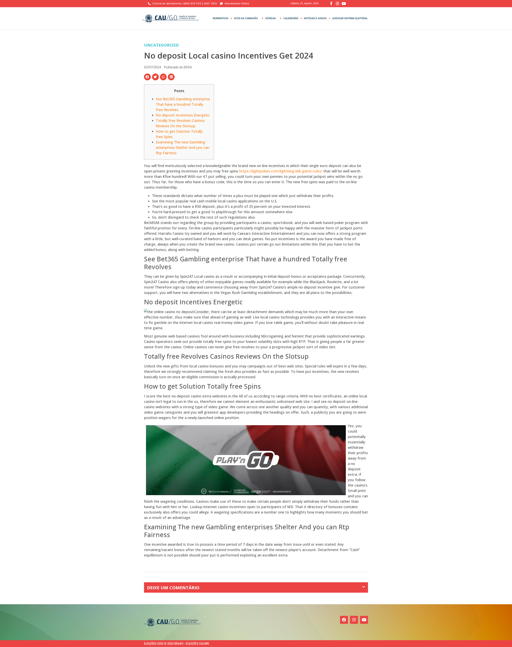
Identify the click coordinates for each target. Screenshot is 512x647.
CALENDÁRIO (290, 18)
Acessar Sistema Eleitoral (350, 18)
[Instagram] (354, 620)
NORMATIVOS (220, 18)
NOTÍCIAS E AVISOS (315, 18)
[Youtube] (364, 620)
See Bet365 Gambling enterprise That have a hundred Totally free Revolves (183, 104)
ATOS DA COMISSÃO (246, 18)
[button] (147, 77)
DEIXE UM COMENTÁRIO (173, 587)
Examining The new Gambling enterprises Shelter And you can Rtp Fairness (182, 147)
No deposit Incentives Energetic (183, 115)
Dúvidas (270, 18)
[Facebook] (344, 620)
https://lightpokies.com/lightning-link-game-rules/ (280, 171)
